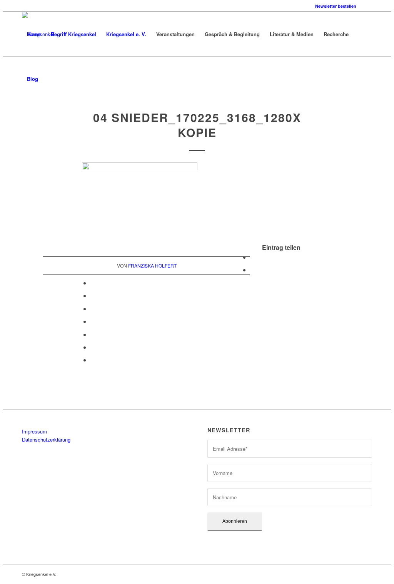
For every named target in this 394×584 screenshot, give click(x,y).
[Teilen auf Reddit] (92, 347)
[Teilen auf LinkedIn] (92, 309)
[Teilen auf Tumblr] (92, 321)
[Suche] (50, 79)
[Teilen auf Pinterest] (92, 295)
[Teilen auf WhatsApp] (92, 283)
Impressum (34, 431)
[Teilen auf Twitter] (252, 270)
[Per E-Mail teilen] (92, 360)
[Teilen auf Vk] (92, 334)
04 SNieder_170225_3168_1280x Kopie (197, 125)
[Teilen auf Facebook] (252, 257)
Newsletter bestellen (335, 6)
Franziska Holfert (152, 265)
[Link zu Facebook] (366, 6)
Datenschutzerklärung (46, 439)
